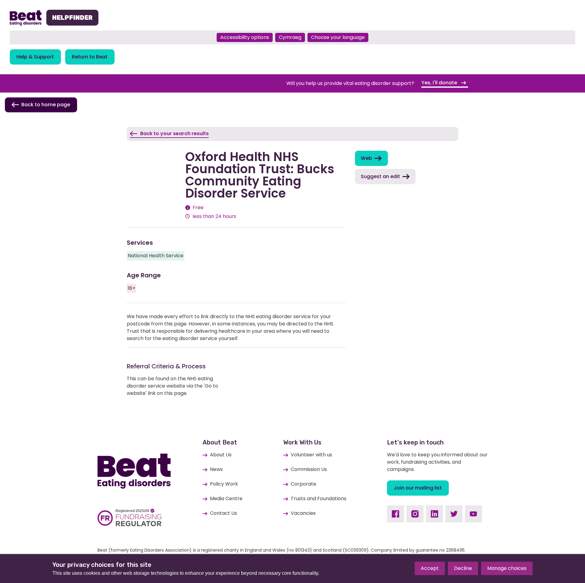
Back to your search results (174, 133)
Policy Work (224, 483)
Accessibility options (244, 37)
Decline (463, 568)
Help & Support (35, 56)
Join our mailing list (418, 487)
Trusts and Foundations (318, 498)
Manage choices (506, 568)
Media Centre (226, 498)
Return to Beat (90, 56)
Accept (430, 568)
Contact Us (223, 513)
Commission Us (309, 469)
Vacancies (303, 513)
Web (366, 158)
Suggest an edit (380, 176)
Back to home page (45, 104)
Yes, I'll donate (439, 82)
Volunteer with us (311, 454)
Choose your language (338, 37)
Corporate (303, 483)
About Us (221, 454)
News (216, 469)
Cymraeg (290, 37)
